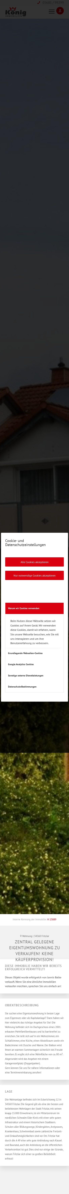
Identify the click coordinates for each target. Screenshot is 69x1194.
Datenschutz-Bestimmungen (22, 686)
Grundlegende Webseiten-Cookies (25, 653)
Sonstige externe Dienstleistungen (25, 675)
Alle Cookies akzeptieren (35, 562)
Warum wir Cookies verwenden (23, 608)
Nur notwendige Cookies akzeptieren (35, 575)
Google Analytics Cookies (21, 664)
